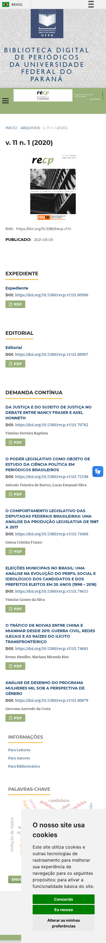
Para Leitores (19, 749)
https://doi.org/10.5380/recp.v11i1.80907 (51, 354)
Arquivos (30, 128)
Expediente (16, 288)
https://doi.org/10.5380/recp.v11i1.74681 (51, 648)
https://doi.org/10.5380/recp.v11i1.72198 (51, 476)
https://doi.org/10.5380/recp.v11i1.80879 (51, 700)
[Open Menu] (5, 100)
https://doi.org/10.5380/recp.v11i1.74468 (51, 533)
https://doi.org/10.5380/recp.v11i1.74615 (51, 591)
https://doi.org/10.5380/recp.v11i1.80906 (51, 294)
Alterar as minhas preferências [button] (63, 923)
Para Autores (19, 758)
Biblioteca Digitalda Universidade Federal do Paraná (47, 64)
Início (11, 128)
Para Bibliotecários (24, 766)
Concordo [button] (63, 899)
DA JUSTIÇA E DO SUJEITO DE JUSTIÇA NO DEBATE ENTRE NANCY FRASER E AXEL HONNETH (48, 412)
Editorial (13, 347)
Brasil (11, 4)
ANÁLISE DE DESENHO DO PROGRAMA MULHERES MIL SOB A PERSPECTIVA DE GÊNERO (45, 688)
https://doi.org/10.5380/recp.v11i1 (43, 228)
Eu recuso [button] (63, 909)
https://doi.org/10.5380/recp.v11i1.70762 (51, 424)
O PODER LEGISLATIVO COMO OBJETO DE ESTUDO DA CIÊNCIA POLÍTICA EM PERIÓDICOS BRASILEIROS (47, 464)
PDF (17, 304)
